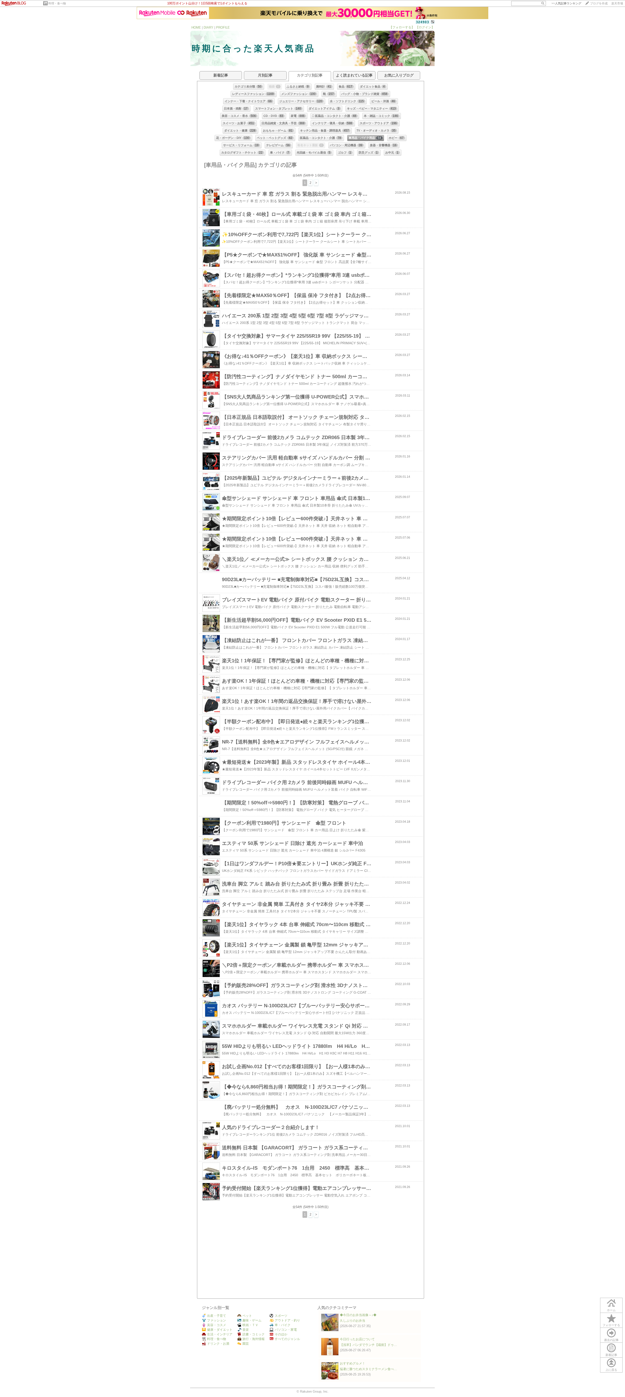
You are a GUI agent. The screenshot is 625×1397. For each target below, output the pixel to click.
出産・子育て (216, 1316)
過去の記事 (611, 1340)
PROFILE (223, 27)
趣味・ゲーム (251, 1320)
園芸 (245, 1343)
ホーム (611, 1310)
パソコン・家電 (286, 1329)
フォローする (611, 1325)
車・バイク (283, 1325)
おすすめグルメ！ (352, 1363)
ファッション (216, 1320)
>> (566, 3)
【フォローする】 (402, 27)
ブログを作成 (599, 3)
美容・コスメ (216, 1325)
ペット (247, 1316)
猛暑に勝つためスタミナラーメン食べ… (368, 1369)
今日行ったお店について (357, 1339)
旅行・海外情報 (253, 1339)
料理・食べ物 (57, 3)
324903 (422, 22)
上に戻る (611, 1370)
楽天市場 (617, 3)
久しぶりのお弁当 (352, 1320)
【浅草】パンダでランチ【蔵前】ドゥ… (368, 1345)
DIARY (208, 27)
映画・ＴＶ (250, 1325)
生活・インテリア (219, 1334)
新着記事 (611, 1355)
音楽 (245, 1329)
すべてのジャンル (287, 1339)
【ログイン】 (425, 27)
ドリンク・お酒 (218, 1343)
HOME (196, 27)
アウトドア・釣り (287, 1320)
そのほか (281, 1334)
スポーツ (281, 1316)
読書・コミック (253, 1334)
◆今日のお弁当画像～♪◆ (358, 1315)
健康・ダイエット (219, 1329)
